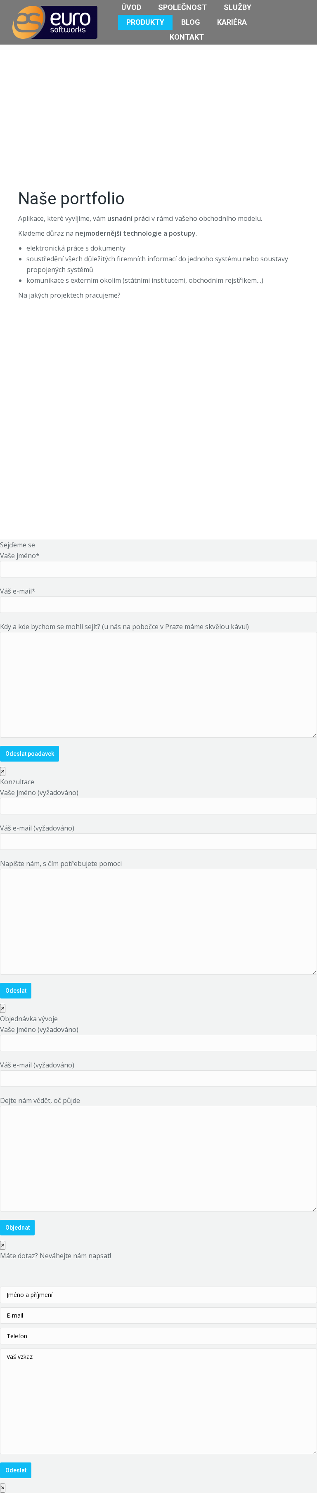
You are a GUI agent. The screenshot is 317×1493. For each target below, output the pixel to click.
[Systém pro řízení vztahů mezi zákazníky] (233, 1291)
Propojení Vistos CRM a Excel (157, 1283)
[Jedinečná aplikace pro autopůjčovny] (265, 1291)
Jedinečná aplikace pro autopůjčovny (222, 368)
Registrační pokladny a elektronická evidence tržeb (221, 478)
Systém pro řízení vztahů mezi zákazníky (80, 378)
